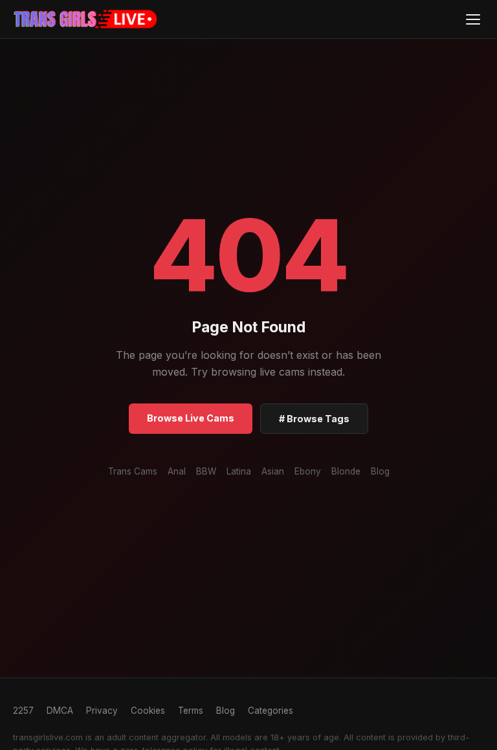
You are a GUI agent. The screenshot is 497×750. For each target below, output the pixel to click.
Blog (380, 471)
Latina (238, 471)
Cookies (148, 710)
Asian (272, 471)
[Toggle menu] (472, 19)
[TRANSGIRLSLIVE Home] (86, 19)
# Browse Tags (314, 418)
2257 (23, 710)
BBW (206, 471)
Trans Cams (132, 471)
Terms (190, 710)
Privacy (102, 710)
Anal (177, 471)
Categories (270, 710)
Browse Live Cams (190, 417)
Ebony (307, 471)
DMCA (60, 710)
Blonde (345, 471)
